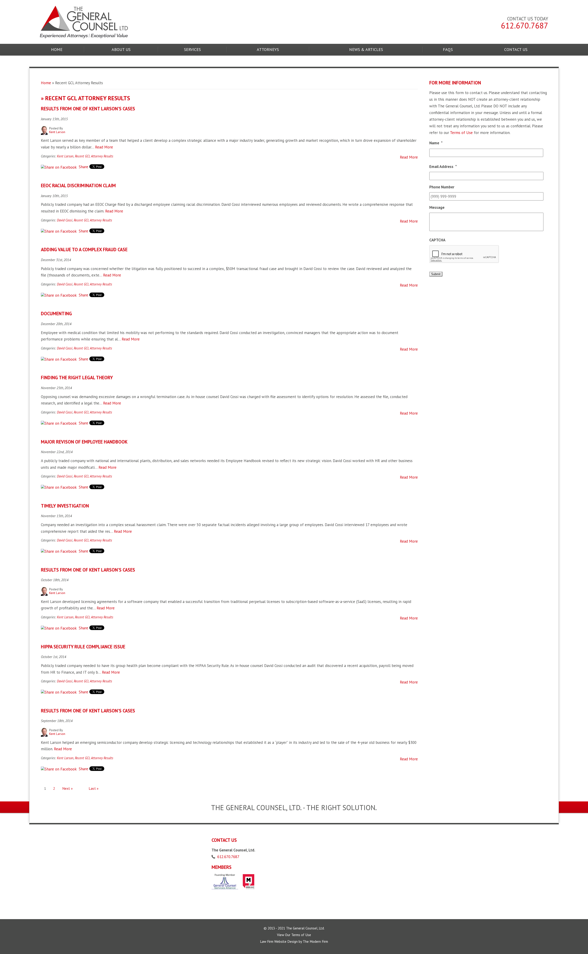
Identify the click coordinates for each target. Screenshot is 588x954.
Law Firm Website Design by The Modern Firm (294, 941)
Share (83, 166)
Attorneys (268, 49)
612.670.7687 (524, 25)
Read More (104, 147)
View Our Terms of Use (294, 934)
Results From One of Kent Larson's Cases (88, 109)
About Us (121, 49)
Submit (436, 274)
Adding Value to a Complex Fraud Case (84, 249)
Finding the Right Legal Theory (77, 377)
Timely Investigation (65, 506)
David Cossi (64, 220)
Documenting (56, 313)
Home (56, 49)
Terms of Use (461, 132)
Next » (67, 788)
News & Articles (366, 49)
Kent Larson (65, 156)
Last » (94, 788)
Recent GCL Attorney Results (94, 156)
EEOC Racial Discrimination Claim (78, 185)
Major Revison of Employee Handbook (84, 442)
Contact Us (515, 49)
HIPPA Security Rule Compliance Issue (83, 647)
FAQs (448, 49)
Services (192, 49)
